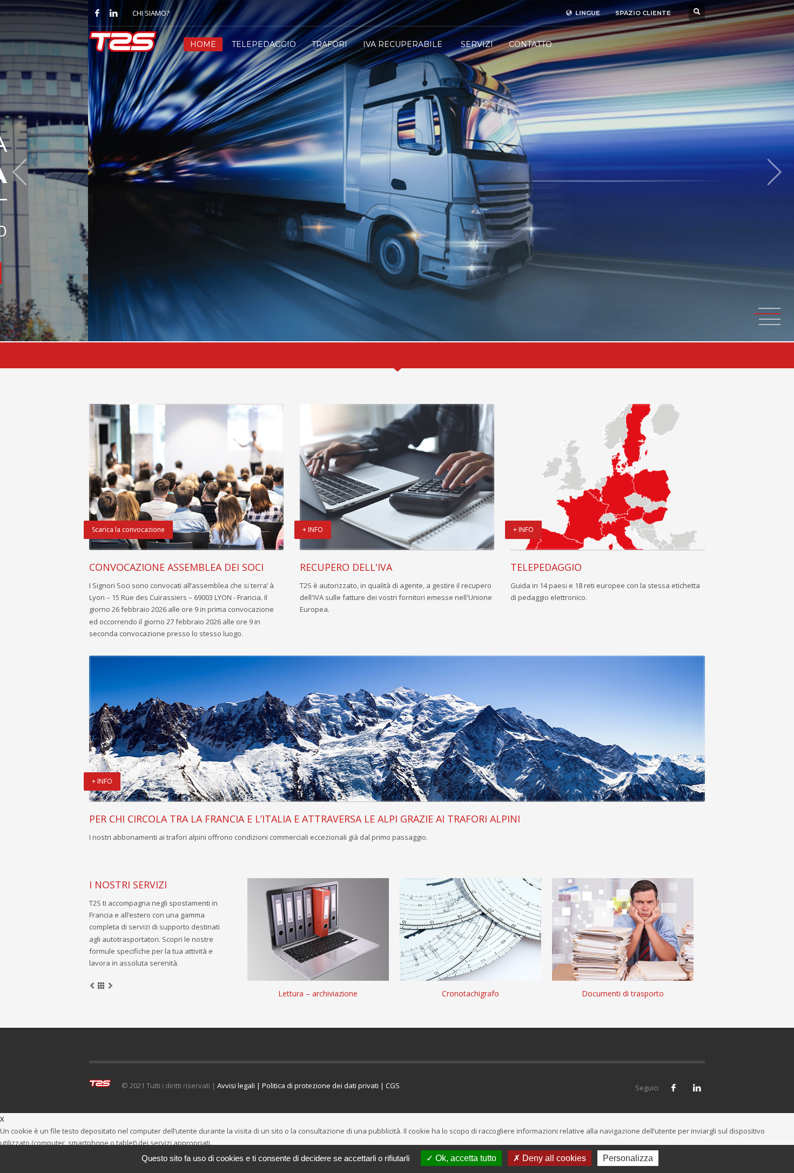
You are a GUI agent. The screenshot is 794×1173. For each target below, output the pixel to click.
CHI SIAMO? (151, 13)
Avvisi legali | (239, 1085)
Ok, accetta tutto (464, 1158)
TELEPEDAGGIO (264, 44)
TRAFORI (329, 44)
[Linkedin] (113, 13)
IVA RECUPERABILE (402, 44)
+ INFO (685, 273)
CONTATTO (530, 44)
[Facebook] (97, 13)
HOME (203, 44)
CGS (393, 1085)
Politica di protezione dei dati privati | (324, 1085)
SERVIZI (477, 44)
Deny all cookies (553, 1158)
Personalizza (628, 1158)
